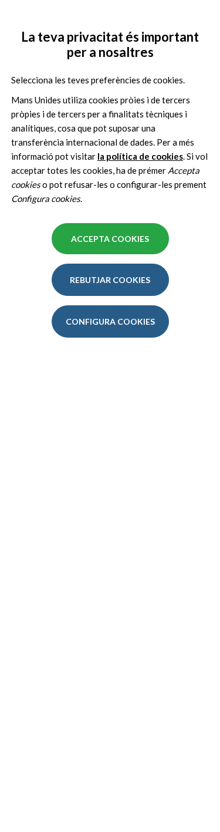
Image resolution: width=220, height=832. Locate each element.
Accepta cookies (110, 239)
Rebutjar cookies (110, 280)
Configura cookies (110, 321)
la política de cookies (140, 156)
